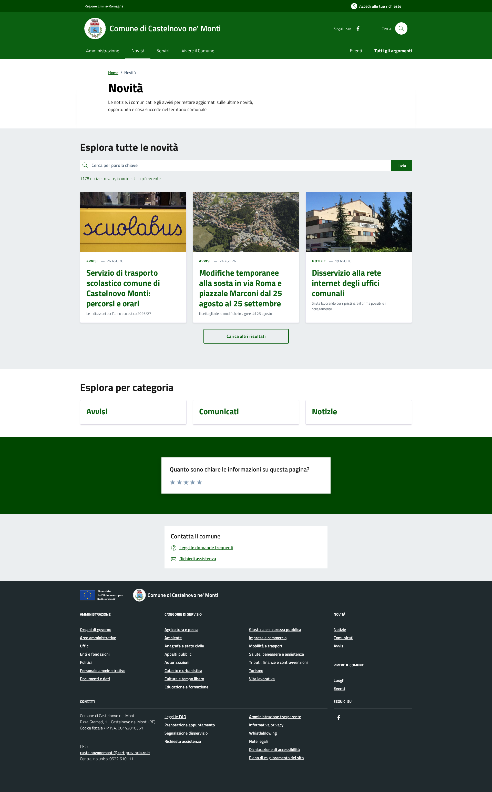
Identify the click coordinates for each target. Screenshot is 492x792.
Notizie (340, 629)
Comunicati (343, 638)
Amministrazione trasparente (275, 717)
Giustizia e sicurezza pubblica (275, 629)
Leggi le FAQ (175, 717)
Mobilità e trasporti (266, 646)
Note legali (258, 741)
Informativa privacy (266, 725)
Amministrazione (102, 50)
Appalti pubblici (178, 654)
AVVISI (92, 261)
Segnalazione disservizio (186, 733)
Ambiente (173, 638)
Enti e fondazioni (95, 654)
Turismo (256, 670)
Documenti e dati (95, 679)
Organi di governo (95, 629)
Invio (401, 165)
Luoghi (339, 680)
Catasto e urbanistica (183, 670)
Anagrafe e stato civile (184, 646)
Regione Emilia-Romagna (104, 6)
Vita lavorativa (262, 679)
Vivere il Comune (198, 50)
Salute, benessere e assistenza (276, 654)
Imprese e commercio (267, 638)
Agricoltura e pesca (181, 629)
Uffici (84, 646)
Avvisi (339, 646)
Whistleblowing (263, 733)
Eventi (356, 50)
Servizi (163, 50)
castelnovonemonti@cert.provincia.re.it (115, 752)
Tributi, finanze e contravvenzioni (278, 662)
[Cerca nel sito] (401, 28)
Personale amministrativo (102, 670)
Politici (86, 662)
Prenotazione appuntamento (190, 725)
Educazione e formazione (186, 687)
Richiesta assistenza (183, 741)
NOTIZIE (319, 261)
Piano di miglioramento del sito (276, 758)
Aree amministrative (98, 638)
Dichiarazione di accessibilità (274, 749)
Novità (137, 50)
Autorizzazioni (177, 662)
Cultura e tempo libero (184, 679)
